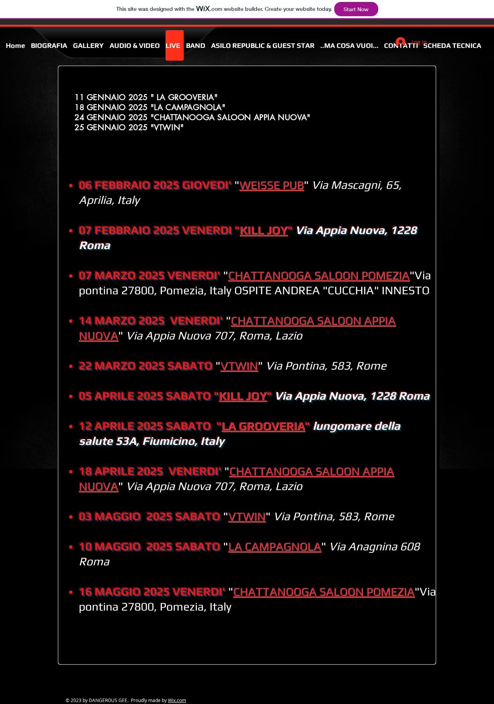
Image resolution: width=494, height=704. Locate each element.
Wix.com (177, 700)
